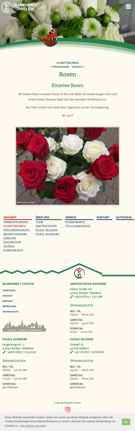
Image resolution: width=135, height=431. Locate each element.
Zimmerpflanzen (15, 222)
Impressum (9, 306)
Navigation (128, 6)
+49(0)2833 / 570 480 (88, 296)
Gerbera (77, 66)
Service (70, 217)
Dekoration (12, 242)
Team (39, 222)
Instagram (67, 409)
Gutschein (124, 217)
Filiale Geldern (47, 230)
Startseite (8, 290)
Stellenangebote (78, 226)
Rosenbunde (61, 66)
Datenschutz (10, 311)
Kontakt (103, 217)
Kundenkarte (13, 250)
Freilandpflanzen (16, 230)
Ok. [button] (126, 422)
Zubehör (9, 238)
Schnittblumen (67, 63)
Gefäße (9, 246)
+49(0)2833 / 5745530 (21, 352)
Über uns (42, 217)
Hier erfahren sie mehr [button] (33, 425)
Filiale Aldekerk (47, 234)
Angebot (9, 217)
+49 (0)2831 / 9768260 (89, 352)
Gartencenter (46, 226)
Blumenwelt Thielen (7, 7)
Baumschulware (15, 234)
